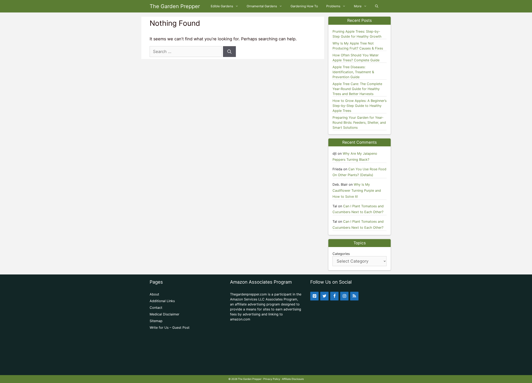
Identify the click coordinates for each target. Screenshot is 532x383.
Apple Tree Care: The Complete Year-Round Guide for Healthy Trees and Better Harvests (357, 89)
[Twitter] (324, 296)
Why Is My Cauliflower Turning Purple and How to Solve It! (356, 190)
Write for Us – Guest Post (170, 327)
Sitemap (156, 321)
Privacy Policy (271, 379)
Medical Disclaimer (164, 314)
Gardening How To (304, 6)
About (154, 294)
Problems (333, 6)
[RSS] (354, 296)
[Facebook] (334, 296)
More (358, 6)
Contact (156, 307)
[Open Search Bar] (376, 6)
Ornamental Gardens (262, 6)
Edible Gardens (222, 6)
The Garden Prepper (175, 6)
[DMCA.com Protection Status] (266, 368)
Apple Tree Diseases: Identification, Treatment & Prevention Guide (353, 72)
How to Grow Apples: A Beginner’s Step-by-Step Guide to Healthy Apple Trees (359, 106)
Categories (341, 254)
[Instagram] (344, 296)
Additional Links (162, 301)
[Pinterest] (314, 296)
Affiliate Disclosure (293, 379)
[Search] (229, 51)
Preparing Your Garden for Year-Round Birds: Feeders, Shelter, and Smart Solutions (359, 122)
